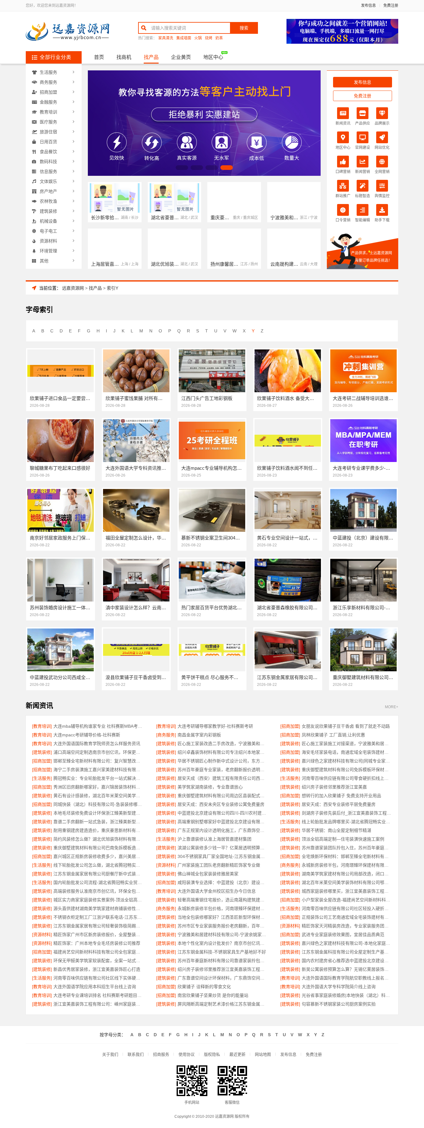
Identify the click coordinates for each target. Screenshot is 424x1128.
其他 (44, 260)
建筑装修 (48, 211)
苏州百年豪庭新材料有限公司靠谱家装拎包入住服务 (223, 960)
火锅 (198, 38)
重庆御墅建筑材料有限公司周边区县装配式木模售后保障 (223, 795)
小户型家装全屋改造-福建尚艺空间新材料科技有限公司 (347, 899)
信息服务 (48, 171)
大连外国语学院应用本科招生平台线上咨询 (94, 986)
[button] (182, 167)
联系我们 (136, 1054)
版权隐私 (212, 1054)
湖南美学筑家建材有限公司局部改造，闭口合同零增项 (347, 873)
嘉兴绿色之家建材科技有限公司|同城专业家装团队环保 (347, 760)
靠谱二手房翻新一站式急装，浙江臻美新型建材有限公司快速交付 (98, 821)
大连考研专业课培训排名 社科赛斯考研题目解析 (98, 995)
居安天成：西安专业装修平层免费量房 (339, 804)
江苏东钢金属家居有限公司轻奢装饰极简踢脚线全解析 (98, 925)
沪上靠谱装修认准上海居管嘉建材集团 (214, 839)
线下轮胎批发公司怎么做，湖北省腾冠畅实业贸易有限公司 (98, 865)
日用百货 (48, 141)
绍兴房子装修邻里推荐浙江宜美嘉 (334, 786)
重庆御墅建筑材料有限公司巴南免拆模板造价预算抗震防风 (98, 847)
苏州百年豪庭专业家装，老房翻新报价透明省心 (223, 769)
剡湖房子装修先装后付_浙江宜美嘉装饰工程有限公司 (347, 812)
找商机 (123, 57)
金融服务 (48, 102)
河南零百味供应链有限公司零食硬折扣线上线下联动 (347, 778)
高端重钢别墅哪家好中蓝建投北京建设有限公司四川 (223, 821)
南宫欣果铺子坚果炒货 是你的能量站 (213, 995)
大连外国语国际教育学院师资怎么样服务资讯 (96, 743)
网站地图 (263, 1054)
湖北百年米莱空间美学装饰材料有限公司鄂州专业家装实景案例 (347, 882)
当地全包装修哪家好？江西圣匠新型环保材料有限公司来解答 (223, 917)
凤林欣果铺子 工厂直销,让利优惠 (333, 734)
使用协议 (186, 1054)
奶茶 (219, 38)
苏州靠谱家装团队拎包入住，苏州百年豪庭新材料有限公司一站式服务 (347, 847)
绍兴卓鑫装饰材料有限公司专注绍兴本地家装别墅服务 (223, 752)
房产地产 (48, 191)
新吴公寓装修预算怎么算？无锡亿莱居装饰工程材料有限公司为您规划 (347, 969)
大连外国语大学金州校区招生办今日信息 (217, 891)
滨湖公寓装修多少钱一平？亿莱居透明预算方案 (223, 847)
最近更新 (237, 1054)
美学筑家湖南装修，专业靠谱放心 (210, 786)
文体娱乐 (48, 181)
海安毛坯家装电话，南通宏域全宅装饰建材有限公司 (347, 752)
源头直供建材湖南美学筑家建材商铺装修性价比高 (98, 908)
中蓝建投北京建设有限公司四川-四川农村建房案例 (223, 812)
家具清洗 (165, 38)
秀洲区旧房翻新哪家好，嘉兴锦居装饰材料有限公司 (98, 786)
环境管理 (48, 250)
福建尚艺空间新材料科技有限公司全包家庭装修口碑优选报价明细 (98, 951)
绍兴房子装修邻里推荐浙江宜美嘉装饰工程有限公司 (223, 969)
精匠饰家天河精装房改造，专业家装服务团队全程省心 (347, 925)
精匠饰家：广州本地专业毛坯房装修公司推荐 (96, 943)
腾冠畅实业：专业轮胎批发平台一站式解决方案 (98, 778)
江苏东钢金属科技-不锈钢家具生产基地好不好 (222, 951)
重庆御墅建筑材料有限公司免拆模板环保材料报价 (347, 769)
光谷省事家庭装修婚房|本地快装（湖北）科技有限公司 (347, 995)
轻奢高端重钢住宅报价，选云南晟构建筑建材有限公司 (223, 899)
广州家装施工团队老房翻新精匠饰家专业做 (219, 865)
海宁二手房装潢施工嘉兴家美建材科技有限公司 (98, 769)
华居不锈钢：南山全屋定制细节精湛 (336, 830)
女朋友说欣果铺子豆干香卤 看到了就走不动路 (346, 726)
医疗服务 (48, 121)
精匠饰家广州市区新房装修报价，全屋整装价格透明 (98, 934)
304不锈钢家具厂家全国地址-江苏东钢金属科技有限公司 (223, 856)
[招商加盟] (290, 726)
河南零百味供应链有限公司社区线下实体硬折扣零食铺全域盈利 (98, 977)
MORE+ (391, 707)
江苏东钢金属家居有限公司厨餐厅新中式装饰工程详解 (98, 873)
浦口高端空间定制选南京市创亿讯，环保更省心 (98, 752)
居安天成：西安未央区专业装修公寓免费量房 (221, 804)
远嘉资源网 (73, 288)
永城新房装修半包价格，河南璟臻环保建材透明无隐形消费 (223, 908)
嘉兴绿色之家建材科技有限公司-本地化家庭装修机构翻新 (347, 943)
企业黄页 (181, 57)
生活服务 (48, 72)
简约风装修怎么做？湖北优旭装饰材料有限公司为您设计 (98, 839)
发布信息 (368, 5)
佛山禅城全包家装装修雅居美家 (208, 873)
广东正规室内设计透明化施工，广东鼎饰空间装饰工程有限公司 (223, 830)
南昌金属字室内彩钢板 (199, 734)
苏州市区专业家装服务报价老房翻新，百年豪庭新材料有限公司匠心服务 (223, 925)
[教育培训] (42, 726)
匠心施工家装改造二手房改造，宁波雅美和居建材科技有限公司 (223, 743)
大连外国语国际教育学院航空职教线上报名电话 (347, 977)
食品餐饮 (48, 151)
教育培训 (48, 111)
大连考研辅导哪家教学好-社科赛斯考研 (215, 726)
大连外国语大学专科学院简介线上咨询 (339, 986)
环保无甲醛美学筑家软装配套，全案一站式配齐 (98, 960)
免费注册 (390, 5)
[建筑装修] (166, 743)
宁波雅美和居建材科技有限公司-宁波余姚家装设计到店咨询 (223, 934)
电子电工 (48, 231)
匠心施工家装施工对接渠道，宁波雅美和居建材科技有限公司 (347, 743)
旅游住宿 (48, 131)
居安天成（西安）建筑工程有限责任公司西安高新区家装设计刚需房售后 (223, 778)
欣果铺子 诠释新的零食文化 (204, 986)
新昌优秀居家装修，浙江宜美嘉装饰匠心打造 (96, 969)
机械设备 (48, 221)
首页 (99, 57)
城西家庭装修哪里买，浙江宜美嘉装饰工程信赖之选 (347, 891)
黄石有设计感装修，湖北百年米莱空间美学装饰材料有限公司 (98, 795)
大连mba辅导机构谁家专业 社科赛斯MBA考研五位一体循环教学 (98, 726)
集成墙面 (183, 38)
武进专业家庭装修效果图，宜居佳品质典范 (343, 934)
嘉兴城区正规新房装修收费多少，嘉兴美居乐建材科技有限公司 (98, 856)
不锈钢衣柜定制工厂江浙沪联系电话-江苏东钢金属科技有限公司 (98, 917)
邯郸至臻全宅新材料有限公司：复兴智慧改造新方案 (98, 760)
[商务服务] (166, 734)
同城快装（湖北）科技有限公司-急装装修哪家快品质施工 (98, 804)
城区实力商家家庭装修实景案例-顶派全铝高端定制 (98, 899)
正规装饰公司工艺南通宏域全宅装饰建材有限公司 (347, 917)
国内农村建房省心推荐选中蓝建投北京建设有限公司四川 (347, 960)
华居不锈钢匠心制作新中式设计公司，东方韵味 (223, 760)
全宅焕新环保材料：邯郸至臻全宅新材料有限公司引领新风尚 (347, 856)
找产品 (151, 57)
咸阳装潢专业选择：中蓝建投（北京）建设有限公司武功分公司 (223, 882)
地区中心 (213, 57)
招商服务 (161, 1054)
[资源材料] (166, 865)
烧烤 (208, 38)
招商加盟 (48, 92)
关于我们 (110, 1054)
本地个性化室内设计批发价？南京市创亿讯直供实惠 (223, 943)
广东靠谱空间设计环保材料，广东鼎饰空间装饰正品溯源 (223, 977)
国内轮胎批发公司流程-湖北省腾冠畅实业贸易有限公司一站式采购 (98, 882)
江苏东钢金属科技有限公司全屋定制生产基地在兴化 (347, 951)
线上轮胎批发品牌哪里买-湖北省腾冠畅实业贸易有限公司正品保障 (347, 821)
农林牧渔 (48, 201)
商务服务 (48, 82)
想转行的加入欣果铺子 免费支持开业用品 (341, 795)
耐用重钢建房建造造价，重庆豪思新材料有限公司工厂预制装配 (98, 830)
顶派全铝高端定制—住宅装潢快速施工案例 (343, 839)
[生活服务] (42, 778)
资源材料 (48, 240)
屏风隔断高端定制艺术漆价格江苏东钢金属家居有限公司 (223, 1003)
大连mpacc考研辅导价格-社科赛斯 (86, 734)
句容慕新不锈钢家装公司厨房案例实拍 (339, 1003)
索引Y (112, 288)
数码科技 (48, 161)
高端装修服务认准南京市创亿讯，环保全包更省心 (98, 891)
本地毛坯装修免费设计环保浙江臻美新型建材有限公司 (98, 812)
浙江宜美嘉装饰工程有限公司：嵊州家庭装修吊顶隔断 (98, 1003)
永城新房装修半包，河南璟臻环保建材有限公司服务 (347, 865)
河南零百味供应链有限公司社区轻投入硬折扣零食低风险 (347, 908)
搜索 (244, 27)
